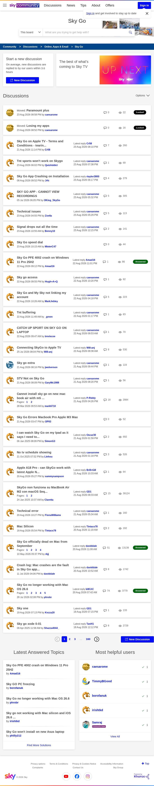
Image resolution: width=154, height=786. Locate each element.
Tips (83, 5)
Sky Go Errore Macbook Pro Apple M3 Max (47, 417)
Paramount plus (37, 110)
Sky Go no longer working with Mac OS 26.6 (37, 698)
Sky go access (27, 277)
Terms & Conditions (58, 764)
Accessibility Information (111, 764)
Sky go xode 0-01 (29, 623)
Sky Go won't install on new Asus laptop (35, 731)
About (96, 5)
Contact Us (78, 767)
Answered (140, 261)
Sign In (144, 5)
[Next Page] (97, 639)
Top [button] (147, 763)
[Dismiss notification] (147, 13)
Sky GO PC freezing (20, 684)
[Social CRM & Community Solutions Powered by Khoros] (141, 776)
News (71, 5)
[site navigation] (5, 5)
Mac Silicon (25, 526)
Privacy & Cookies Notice (84, 764)
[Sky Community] (24, 5)
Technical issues (29, 211)
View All (115, 736)
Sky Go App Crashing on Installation (43, 176)
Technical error (27, 510)
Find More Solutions (39, 745)
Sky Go (77, 21)
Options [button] (140, 95)
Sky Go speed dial (30, 242)
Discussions (53, 5)
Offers (109, 5)
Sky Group (118, 767)
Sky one (22, 608)
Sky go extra (26, 363)
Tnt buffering (26, 312)
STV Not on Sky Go (30, 378)
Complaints (37, 767)
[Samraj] (95, 727)
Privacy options (38, 764)
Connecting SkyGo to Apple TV (39, 347)
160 (88, 639)
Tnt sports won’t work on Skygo (40, 161)
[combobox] (84, 32)
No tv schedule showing (34, 452)
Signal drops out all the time (37, 226)
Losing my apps (37, 125)
